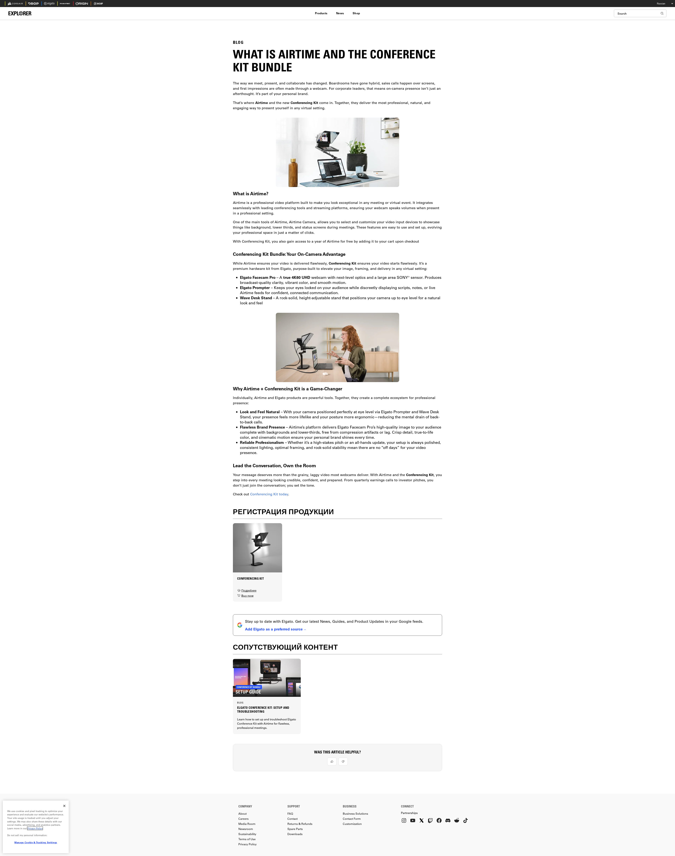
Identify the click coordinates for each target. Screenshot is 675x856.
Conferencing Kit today (269, 494)
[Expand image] (337, 152)
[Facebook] (439, 820)
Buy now (247, 595)
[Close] (64, 806)
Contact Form (352, 818)
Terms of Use (247, 839)
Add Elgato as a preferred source (274, 629)
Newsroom (245, 829)
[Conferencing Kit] (257, 547)
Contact (292, 818)
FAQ (290, 813)
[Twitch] (430, 820)
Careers (243, 818)
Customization (352, 824)
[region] (36, 827)
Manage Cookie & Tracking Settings (35, 842)
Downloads (295, 834)
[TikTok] (465, 820)
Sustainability (247, 834)
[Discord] (448, 820)
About (242, 813)
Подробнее (248, 590)
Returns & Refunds (299, 824)
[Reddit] (457, 820)
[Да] (331, 761)
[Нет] (343, 761)
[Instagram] (404, 820)
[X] (422, 820)
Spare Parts (295, 829)
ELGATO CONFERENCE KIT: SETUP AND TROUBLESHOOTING (263, 709)
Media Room (246, 824)
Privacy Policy (247, 844)
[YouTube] (413, 820)
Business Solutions (355, 813)
